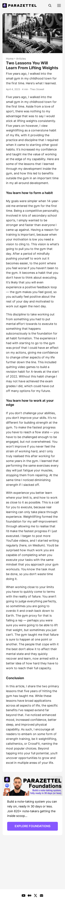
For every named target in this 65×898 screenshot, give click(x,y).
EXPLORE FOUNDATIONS (32, 826)
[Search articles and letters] (49, 5)
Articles (21, 58)
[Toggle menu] (59, 5)
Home (10, 58)
